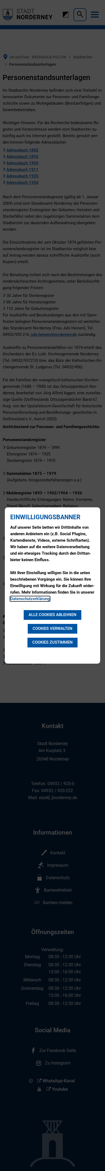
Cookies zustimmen (52, 642)
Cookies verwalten (52, 628)
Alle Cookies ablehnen (52, 614)
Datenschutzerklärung (30, 598)
